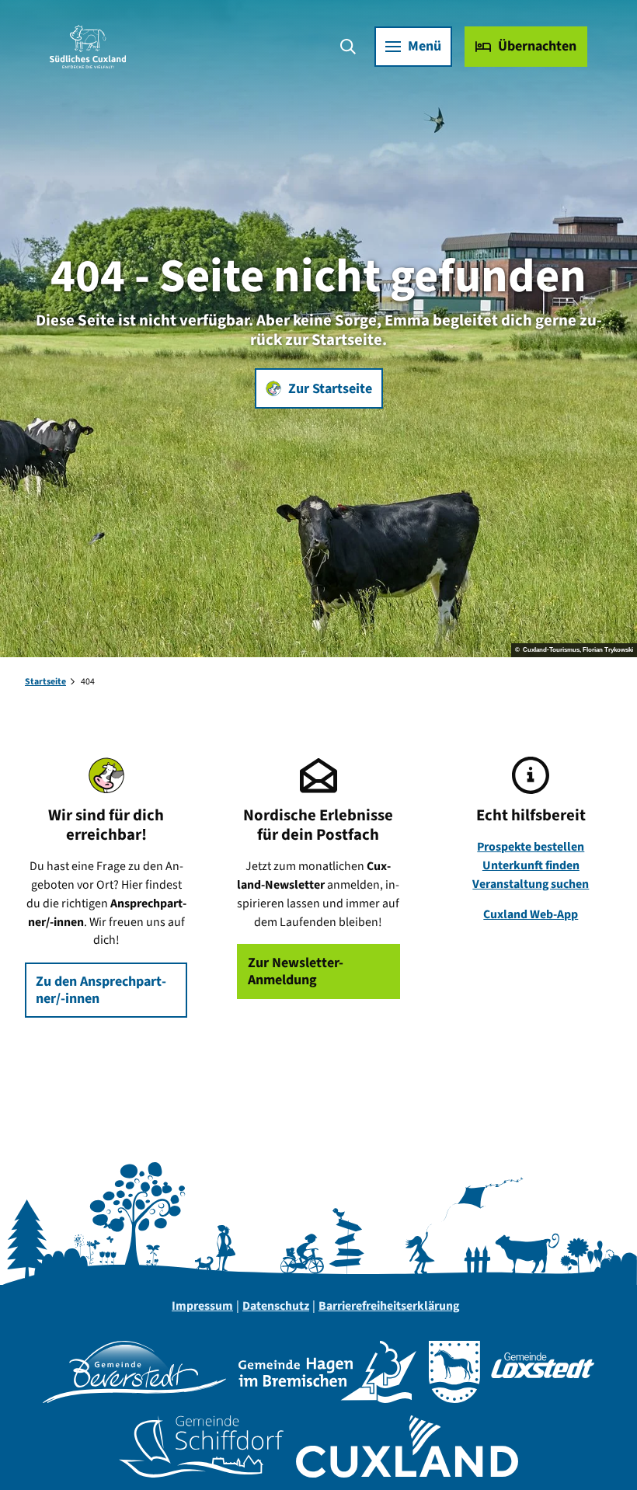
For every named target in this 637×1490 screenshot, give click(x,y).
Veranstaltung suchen (530, 884)
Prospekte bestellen (530, 846)
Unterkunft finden (531, 865)
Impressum (202, 1305)
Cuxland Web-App (530, 914)
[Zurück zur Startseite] (88, 46)
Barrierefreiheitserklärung (388, 1305)
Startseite (45, 681)
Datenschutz (275, 1305)
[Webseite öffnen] (134, 1372)
